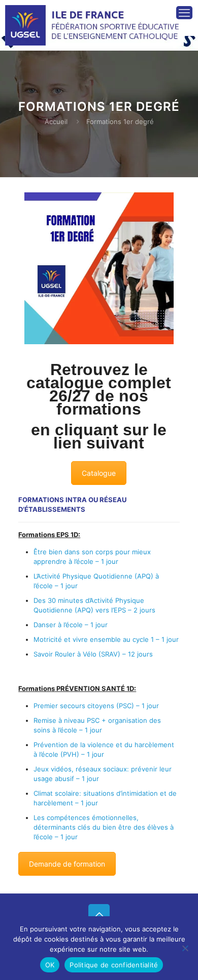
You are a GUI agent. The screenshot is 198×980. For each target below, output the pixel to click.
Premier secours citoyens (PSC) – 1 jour (96, 706)
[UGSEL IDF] (94, 17)
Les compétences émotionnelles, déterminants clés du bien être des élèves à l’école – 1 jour (104, 827)
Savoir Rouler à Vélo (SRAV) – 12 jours (93, 654)
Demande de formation (67, 864)
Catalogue (99, 473)
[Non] (185, 948)
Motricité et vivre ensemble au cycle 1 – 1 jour (106, 639)
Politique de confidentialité (114, 965)
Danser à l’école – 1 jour (71, 625)
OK (50, 965)
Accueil (56, 121)
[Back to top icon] (99, 914)
